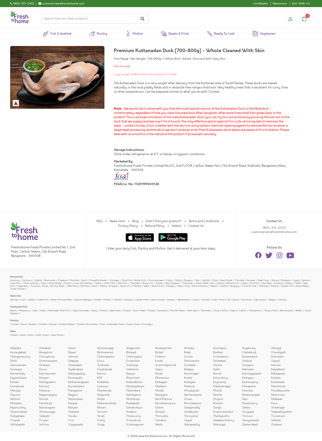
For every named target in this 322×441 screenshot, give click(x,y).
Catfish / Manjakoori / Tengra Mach (258, 310)
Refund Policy (155, 226)
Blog (135, 221)
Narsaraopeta (193, 395)
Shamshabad (18, 412)
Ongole (218, 399)
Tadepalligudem (281, 412)
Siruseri (102, 412)
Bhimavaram (105, 352)
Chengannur (47, 356)
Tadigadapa (17, 416)
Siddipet (73, 412)
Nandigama (133, 395)
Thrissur (247, 416)
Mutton (14, 335)
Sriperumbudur (223, 412)
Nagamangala (48, 395)
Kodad (188, 378)
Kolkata (276, 378)
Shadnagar (278, 407)
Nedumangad (251, 395)
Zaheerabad (250, 424)
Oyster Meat (142, 299)
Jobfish (224, 286)
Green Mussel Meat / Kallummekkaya (71, 299)
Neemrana (278, 395)
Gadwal (247, 361)
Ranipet (73, 407)
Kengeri (44, 378)
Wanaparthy (192, 424)
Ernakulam (133, 361)
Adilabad (45, 348)
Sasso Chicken (28, 324)
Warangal (219, 424)
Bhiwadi (131, 352)
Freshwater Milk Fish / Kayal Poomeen (68, 310)
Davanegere (250, 356)
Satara (246, 407)
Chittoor (160, 356)
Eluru (100, 361)
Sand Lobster (158, 299)
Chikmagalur (134, 356)
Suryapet (248, 412)
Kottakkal (103, 382)
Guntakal (190, 365)
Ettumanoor (191, 361)
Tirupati (15, 420)
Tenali (101, 416)
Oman (188, 399)
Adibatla (15, 348)
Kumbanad (17, 386)
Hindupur (16, 369)
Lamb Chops (42, 335)
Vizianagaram (135, 424)
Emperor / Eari (192, 280)
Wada (158, 424)
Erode (159, 361)
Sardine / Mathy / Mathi (287, 283)
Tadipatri (44, 416)
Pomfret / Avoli (78, 280)
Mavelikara (133, 390)
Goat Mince (57, 335)
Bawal (72, 352)
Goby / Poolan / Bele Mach (106, 310)
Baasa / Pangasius (20, 310)
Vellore (44, 424)
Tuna (187, 286)
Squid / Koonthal (241, 299)
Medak (159, 390)
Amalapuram (163, 348)
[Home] (19, 13)
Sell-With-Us (301, 3)
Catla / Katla (38, 310)
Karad (158, 373)
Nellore (15, 399)
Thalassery (133, 416)
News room (117, 221)
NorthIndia (133, 399)
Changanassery (20, 356)
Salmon (305, 280)
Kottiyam (190, 382)
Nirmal (43, 399)
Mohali (217, 390)
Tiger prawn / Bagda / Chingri (270, 299)
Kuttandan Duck (115, 324)
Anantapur (220, 348)
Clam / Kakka (27, 299)
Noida (101, 399)
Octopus (128, 299)
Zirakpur (276, 424)
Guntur (217, 365)
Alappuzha (133, 348)
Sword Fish (158, 286)
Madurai (189, 386)
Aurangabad (18, 352)
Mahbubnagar (222, 386)
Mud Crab (224, 299)
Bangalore (46, 352)
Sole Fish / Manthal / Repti (134, 286)
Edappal (73, 361)
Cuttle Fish (43, 299)
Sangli (217, 407)
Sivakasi (131, 412)
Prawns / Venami (112, 299)
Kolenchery (220, 378)
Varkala (276, 420)
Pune (274, 403)
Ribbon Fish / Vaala (237, 283)
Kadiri (216, 369)
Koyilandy (219, 382)
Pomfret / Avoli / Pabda (93, 286)
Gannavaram (18, 365)
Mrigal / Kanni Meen (134, 310)
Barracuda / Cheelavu (56, 280)
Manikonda (104, 390)
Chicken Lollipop (47, 324)
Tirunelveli (278, 416)
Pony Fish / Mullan (152, 283)
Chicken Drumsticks (87, 324)
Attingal (276, 348)
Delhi (13, 361)
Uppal (188, 420)
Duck (102, 324)
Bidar (187, 352)
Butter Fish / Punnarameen (149, 280)
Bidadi (159, 352)
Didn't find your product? (164, 221)
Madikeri (160, 386)
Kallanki (275, 286)
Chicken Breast (66, 324)
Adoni (72, 348)
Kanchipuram (47, 373)
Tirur (71, 420)
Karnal (217, 373)
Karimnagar (191, 373)
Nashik (217, 395)
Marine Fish (16, 277)
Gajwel (275, 361)
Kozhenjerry (250, 382)
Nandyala (161, 395)
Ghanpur (44, 365)
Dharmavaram (48, 361)
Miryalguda (191, 390)
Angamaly (249, 348)
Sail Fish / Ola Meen (261, 283)
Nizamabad (75, 399)
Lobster (97, 299)
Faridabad (219, 361)
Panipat (72, 403)
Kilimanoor (162, 378)
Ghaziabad (75, 365)
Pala (244, 399)
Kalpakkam (278, 369)
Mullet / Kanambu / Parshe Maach (166, 310)
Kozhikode (278, 382)
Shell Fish (15, 296)
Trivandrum (133, 420)
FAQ (99, 221)
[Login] (290, 19)
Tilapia (233, 310)
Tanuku (72, 416)
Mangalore (75, 390)
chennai (73, 356)
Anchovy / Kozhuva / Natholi (26, 280)
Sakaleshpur (134, 407)
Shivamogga (47, 412)
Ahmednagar (105, 348)
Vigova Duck (133, 324)
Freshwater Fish (18, 306)
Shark (45, 286)
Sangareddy (192, 407)
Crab (214, 299)
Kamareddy (17, 373)
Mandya (15, 390)
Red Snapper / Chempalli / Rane (183, 283)
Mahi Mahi (110, 283)
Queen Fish (287, 286)
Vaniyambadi (250, 420)
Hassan (276, 365)
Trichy (101, 420)
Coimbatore (220, 356)
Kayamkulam (18, 378)
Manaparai (249, 386)
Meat (13, 331)
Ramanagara (47, 407)
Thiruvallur (191, 416)
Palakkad (276, 399)
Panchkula (45, 403)
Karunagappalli (251, 373)
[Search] (143, 18)
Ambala (189, 348)
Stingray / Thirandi (240, 286)
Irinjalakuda (104, 369)
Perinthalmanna (165, 403)
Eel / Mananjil (260, 286)
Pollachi (218, 403)
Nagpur (73, 395)
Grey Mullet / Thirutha (231, 280)
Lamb (30, 335)
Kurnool (44, 386)
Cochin (188, 356)
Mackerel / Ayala (290, 280)
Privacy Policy (128, 226)
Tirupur (44, 420)
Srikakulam (191, 412)
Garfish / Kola (209, 280)
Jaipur (159, 369)
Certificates (260, 3)
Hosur (43, 369)
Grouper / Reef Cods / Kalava (262, 280)
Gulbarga (132, 365)
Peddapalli (133, 403)
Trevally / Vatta (174, 286)
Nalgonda (103, 395)
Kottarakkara (134, 382)
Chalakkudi (249, 352)
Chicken (14, 324)
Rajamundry (18, 407)
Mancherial (278, 386)
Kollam (14, 382)
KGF (99, 378)
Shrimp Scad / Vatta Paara (64, 286)
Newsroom (280, 3)
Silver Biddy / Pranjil (59, 283)
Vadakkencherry (223, 420)
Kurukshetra (76, 386)
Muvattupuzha (280, 390)
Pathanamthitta (106, 403)
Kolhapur (248, 378)
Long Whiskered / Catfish (88, 283)
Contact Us (196, 226)
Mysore (15, 395)
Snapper (113, 286)
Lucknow (102, 386)
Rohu (224, 310)
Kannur (101, 373)
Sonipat (160, 412)
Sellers (176, 226)
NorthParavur (163, 399)
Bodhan (218, 352)
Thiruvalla (161, 416)
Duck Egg (147, 324)
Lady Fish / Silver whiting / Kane (28, 283)
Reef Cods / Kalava (213, 283)
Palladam (16, 403)
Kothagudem (47, 382)
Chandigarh (278, 352)
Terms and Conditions (204, 221)
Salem (159, 407)
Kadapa (188, 369)
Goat (22, 335)
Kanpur (130, 373)
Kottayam (161, 382)
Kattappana (278, 373)
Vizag (100, 424)
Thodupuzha (221, 416)
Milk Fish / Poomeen (129, 283)
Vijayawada (75, 424)
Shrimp (14, 299)
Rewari (101, 407)
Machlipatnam (135, 386)
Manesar (44, 390)
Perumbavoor (193, 403)
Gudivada (103, 365)
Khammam (133, 378)
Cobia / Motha (174, 280)
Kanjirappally (76, 373)
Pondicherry (250, 403)
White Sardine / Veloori (205, 286)
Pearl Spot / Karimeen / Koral (203, 310)
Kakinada (247, 369)
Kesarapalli (75, 378)
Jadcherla (132, 369)
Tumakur (160, 420)
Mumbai (247, 390)
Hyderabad (75, 369)
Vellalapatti (17, 424)
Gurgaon (247, 365)
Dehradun (277, 356)
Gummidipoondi (165, 365)
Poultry (14, 320)
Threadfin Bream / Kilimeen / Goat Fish (110, 280)
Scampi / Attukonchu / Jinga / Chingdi (188, 299)
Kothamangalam (78, 382)
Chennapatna (105, 356)
